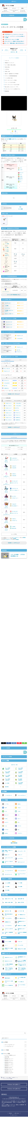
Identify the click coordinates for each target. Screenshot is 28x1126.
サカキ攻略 (7, 890)
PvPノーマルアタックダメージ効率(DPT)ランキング (9, 968)
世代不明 (6, 786)
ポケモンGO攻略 (10, 5)
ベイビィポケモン (8, 918)
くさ (21, 174)
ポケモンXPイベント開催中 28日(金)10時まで (14, 41)
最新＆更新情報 (14, 842)
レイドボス (7, 249)
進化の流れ (7, 67)
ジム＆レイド (7, 360)
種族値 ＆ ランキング (9, 62)
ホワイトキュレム (6, 461)
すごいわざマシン (16, 537)
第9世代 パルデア (15, 1072)
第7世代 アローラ (15, 1069)
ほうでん (5, 385)
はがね (6, 833)
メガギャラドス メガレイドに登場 (11, 39)
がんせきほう (14, 505)
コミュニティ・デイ (22, 851)
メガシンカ (20, 941)
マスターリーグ (9, 327)
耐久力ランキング (8, 961)
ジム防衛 (6, 305)
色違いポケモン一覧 (9, 898)
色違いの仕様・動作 (9, 902)
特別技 (24, 537)
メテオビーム (14, 520)
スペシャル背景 (8, 941)
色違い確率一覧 (21, 898)
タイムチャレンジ (8, 874)
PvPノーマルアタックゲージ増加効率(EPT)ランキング (22, 968)
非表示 (17, 57)
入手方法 (7, 69)
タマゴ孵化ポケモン (22, 914)
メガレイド (20, 854)
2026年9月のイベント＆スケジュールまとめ (13, 34)
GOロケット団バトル (9, 313)
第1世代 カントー (15, 1058)
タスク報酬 (7, 243)
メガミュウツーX (6, 514)
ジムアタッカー (8, 303)
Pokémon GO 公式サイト (14, 1084)
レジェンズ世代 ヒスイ (15, 1055)
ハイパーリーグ (9, 324)
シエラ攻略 (7, 886)
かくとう (21, 172)
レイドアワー (20, 858)
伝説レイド (7, 854)
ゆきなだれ (14, 528)
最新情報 (5, 8)
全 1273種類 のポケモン (11, 139)
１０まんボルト (20, 338)
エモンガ (7, 60)
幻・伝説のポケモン (22, 918)
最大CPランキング (9, 957)
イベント (14, 8)
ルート (6, 945)
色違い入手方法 (21, 902)
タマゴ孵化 (7, 247)
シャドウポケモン (8, 925)
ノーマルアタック (8, 795)
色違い (22, 8)
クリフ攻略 (20, 882)
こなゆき (13, 526)
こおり (21, 169)
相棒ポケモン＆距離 (22, 925)
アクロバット (19, 351)
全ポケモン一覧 (14, 52)
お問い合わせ (17, 1113)
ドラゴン (6, 829)
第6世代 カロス (15, 1067)
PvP (20, 360)
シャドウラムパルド (6, 469)
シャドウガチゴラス (6, 522)
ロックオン (14, 496)
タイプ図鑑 (14, 1050)
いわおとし (14, 473)
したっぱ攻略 (7, 882)
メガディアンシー (6, 477)
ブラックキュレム (6, 491)
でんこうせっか (7, 368)
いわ (21, 167)
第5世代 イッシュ (4, 24)
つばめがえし (6, 388)
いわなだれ (14, 467)
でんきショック (20, 335)
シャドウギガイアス (6, 499)
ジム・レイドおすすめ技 (10, 82)
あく (19, 829)
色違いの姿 (7, 71)
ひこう (16, 133)
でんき (11, 133)
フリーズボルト (15, 490)
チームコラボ (20, 945)
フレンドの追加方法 (9, 985)
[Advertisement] (14, 574)
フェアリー (20, 833)
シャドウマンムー (6, 529)
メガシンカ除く (20, 447)
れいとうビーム (15, 482)
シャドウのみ (7, 449)
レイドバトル (7, 308)
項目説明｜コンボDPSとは (13, 427)
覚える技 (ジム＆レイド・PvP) (11, 86)
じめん (21, 176)
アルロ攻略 (20, 886)
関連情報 (7, 91)
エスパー (6, 822)
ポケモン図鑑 (14, 1053)
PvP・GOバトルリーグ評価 (10, 80)
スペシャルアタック (22, 795)
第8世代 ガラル (15, 1071)
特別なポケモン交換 (22, 948)
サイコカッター (15, 481)
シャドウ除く (20, 449)
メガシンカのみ (8, 447)
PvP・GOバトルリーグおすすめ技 (12, 84)
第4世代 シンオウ (15, 1064)
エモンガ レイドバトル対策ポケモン (12, 89)
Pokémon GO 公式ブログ (14, 1088)
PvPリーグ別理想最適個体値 (11, 75)
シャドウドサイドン (6, 507)
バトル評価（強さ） (9, 78)
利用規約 (10, 1113)
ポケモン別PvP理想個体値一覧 (13, 294)
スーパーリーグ (6, 291)
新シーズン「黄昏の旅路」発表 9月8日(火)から (14, 43)
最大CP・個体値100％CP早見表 (11, 73)
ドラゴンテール (15, 488)
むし (21, 181)
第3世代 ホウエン (15, 1062)
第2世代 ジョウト (15, 1060)
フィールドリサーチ (9, 870)
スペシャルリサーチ (22, 870)
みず (6, 807)
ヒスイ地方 (7, 783)
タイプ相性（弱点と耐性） (10, 64)
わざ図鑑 (14, 1042)
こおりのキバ (14, 458)
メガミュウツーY (6, 484)
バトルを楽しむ (21, 981)
